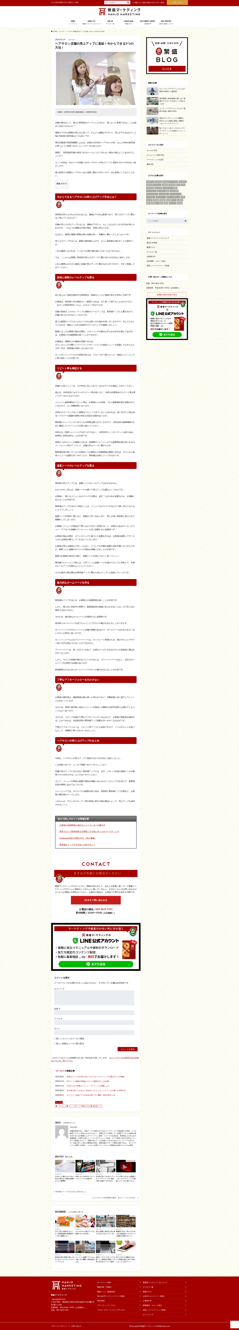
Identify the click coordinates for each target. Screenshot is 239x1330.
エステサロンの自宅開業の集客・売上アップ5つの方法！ (114, 1198)
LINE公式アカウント (153, 185)
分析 (182, 197)
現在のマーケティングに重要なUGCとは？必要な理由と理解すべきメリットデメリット (171, 120)
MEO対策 (101, 1301)
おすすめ (158, 188)
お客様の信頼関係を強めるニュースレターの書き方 (82, 825)
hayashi (73, 1127)
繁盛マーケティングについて (91, 22)
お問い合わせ (177, 2)
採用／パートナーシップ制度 (158, 265)
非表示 (63, 183)
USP (183, 185)
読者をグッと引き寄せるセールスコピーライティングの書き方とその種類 (95, 1076)
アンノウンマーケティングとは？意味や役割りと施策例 (172, 90)
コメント (59, 989)
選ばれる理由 (152, 243)
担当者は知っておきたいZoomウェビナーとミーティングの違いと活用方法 (96, 1090)
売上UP (86, 1106)
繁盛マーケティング (148, 1326)
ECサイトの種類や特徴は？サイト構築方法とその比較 (88, 1081)
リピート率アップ (74, 1106)
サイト (57, 1028)
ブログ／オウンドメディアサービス (111, 1310)
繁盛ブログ (128, 22)
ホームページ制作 (155, 155)
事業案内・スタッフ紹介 (152, 1305)
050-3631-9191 (104, 909)
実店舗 (156, 200)
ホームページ (160, 197)
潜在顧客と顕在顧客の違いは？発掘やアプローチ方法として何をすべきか (172, 101)
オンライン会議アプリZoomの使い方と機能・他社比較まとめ (91, 1095)
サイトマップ (148, 1314)
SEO (178, 185)
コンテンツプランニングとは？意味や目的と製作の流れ (172, 109)
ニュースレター (152, 194)
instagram (182, 182)
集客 (150, 164)
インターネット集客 (170, 188)
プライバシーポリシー (59, 1326)
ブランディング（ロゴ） (106, 1305)
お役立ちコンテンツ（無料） (154, 1296)
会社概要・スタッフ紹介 (156, 261)
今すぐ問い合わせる (97, 900)
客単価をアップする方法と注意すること (77, 844)
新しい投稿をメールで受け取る (70, 1043)
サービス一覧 (110, 22)
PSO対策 (172, 185)
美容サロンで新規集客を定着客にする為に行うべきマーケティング (89, 831)
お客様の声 (147, 22)
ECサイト (150, 182)
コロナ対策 (174, 191)
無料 (148, 203)
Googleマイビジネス (170, 182)
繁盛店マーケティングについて (155, 1282)
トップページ (73, 22)
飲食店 (179, 203)
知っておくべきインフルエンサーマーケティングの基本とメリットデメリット (172, 130)
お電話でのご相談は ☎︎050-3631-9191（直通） (149, 2)
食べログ (172, 203)
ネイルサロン (163, 194)
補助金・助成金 (157, 203)
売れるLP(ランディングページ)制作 (111, 1296)
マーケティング (155, 160)
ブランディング (175, 194)
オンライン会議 (163, 191)
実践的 (162, 200)
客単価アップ (97, 1106)
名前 (57, 1008)
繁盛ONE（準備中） (105, 1287)
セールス (60, 1071)
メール (58, 1018)
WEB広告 (150, 188)
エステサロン (151, 191)
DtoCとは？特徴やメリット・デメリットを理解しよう (88, 1086)
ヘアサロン (61, 1106)
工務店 (180, 200)
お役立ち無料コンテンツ (166, 22)
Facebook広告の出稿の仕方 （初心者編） (77, 838)
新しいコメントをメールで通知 (70, 1038)
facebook (158, 182)
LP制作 (164, 185)
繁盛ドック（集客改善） (106, 1292)
